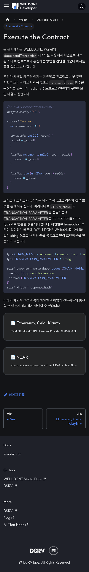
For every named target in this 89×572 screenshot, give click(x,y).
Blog (6, 518)
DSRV (8, 486)
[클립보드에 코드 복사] (80, 106)
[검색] (82, 6)
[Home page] (7, 19)
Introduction (12, 454)
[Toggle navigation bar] (6, 6)
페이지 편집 (17, 395)
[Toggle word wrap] (72, 253)
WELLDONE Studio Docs (22, 479)
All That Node (13, 525)
